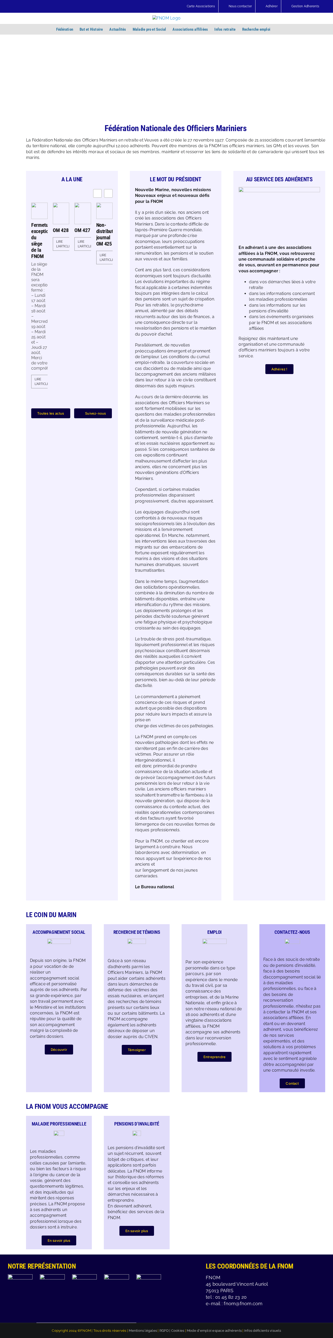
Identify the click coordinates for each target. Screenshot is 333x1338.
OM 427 (82, 230)
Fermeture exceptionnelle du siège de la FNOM (39, 240)
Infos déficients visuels (262, 1331)
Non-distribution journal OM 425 (104, 234)
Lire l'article (42, 381)
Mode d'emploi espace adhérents (214, 1331)
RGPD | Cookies (171, 1331)
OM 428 (60, 230)
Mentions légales (143, 1331)
